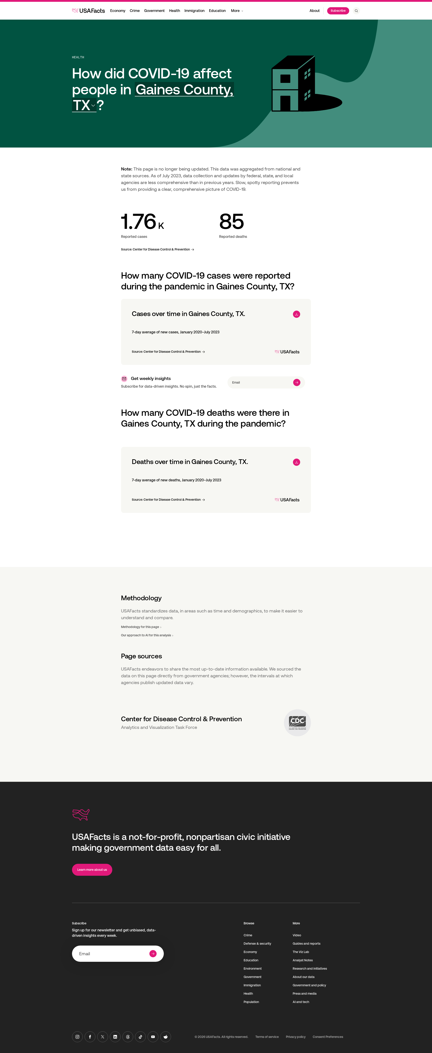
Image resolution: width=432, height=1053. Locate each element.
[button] (153, 97)
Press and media (305, 993)
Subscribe (338, 10)
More (235, 11)
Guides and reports (306, 943)
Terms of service (267, 1037)
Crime (135, 11)
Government (154, 11)
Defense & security (257, 943)
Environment (253, 968)
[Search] (356, 10)
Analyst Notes (303, 960)
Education (217, 11)
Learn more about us (92, 869)
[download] (296, 314)
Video (297, 935)
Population (251, 1002)
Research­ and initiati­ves (310, 968)
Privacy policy (296, 1037)
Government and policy (309, 985)
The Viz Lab (301, 952)
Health (174, 11)
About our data (304, 977)
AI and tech (301, 1002)
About (315, 11)
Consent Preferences (328, 1037)
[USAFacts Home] (88, 10)
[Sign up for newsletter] (296, 382)
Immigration (194, 11)
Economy (117, 11)
